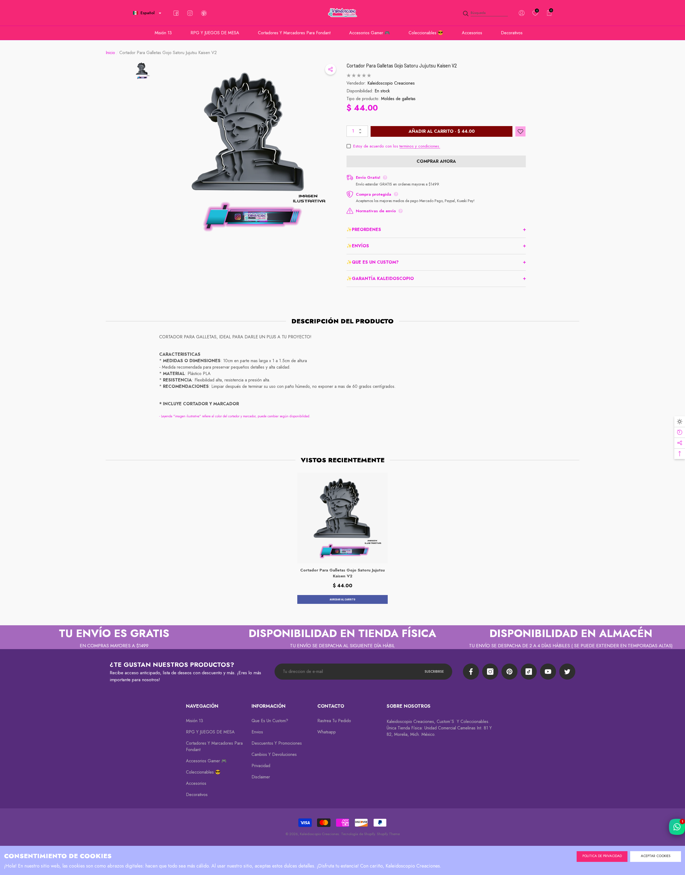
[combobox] (489, 13)
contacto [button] (330, 706)
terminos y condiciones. (419, 146)
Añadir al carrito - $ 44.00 (442, 131)
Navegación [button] (202, 706)
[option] (248, 151)
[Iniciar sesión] (522, 13)
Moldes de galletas (398, 99)
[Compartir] (330, 69)
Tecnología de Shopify (358, 833)
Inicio (110, 53)
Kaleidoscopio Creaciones (391, 83)
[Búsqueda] (485, 13)
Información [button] (269, 706)
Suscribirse (434, 671)
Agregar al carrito (342, 599)
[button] (160, 13)
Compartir (330, 69)
